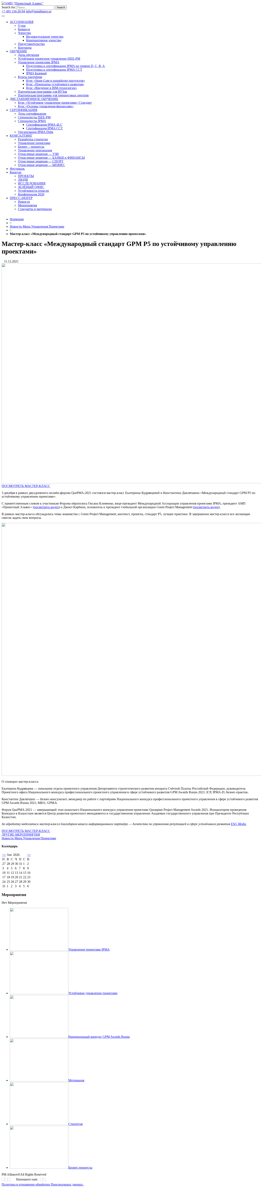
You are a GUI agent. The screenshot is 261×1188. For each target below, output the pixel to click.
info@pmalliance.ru (38, 11)
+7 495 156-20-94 (13, 11)
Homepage (17, 219)
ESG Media (238, 824)
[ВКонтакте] (105, 115)
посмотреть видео (46, 507)
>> (29, 854)
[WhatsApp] (41, 1179)
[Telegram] (106, 115)
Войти (56, 11)
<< (4, 854)
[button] (26, 486)
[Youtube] (108, 115)
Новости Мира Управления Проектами (37, 226)
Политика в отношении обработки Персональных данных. (43, 1184)
